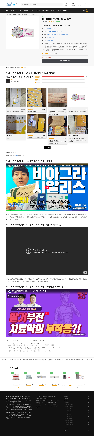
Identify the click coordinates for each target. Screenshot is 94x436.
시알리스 (45, 359)
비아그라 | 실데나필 (70, 404)
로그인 (16, 155)
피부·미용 (66, 396)
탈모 (65, 430)
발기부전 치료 (50, 37)
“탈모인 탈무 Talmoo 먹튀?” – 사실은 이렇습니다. (47, 400)
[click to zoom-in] (22, 32)
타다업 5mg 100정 (41, 384)
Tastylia (28, 359)
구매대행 (36, 359)
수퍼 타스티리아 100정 (80, 384)
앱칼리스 (69, 412)
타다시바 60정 (67, 384)
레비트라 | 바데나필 (70, 420)
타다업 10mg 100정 (54, 384)
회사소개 (73, 5)
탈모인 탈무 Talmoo (11, 67)
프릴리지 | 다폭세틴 (70, 424)
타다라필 (59, 359)
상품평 (18, 67)
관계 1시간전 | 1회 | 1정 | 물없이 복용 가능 (57, 34)
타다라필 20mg (51, 28)
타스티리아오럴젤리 (78, 359)
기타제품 (66, 398)
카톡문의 (25, 400)
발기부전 (41, 359)
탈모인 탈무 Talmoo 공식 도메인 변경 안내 (46, 402)
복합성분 (67, 402)
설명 (25, 67)
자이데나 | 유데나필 (70, 426)
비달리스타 (69, 410)
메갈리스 (69, 408)
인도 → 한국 (50, 40)
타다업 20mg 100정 (15, 384)
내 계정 (86, 5)
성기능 (10, 14)
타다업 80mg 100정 (28, 384)
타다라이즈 (69, 416)
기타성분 (67, 428)
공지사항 (79, 5)
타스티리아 (71, 359)
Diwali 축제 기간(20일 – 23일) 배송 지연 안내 (46, 404)
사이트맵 (10, 402)
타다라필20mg (65, 359)
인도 (53, 359)
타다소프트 (69, 418)
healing (24, 359)
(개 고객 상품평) (53, 53)
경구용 (32, 359)
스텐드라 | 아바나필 (70, 422)
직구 (56, 359)
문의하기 (20, 400)
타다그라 (69, 414)
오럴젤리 (50, 359)
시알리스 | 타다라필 (17, 14)
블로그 (66, 5)
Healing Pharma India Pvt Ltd (54, 31)
